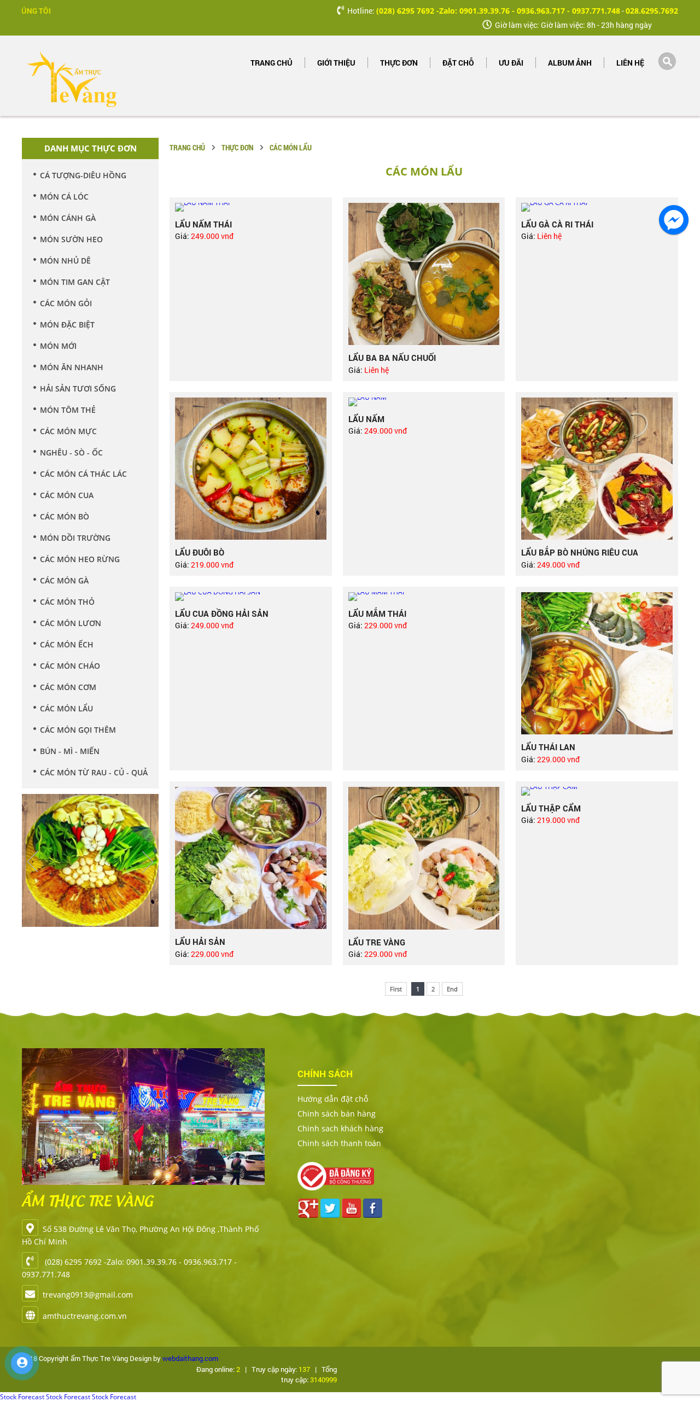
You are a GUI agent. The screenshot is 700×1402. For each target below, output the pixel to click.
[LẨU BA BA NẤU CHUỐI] (424, 274)
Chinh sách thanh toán (339, 1143)
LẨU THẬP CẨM (551, 808)
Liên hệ (630, 62)
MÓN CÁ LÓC (64, 196)
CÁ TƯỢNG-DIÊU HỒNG (83, 175)
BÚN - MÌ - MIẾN (70, 751)
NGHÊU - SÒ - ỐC (71, 452)
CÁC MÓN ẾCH (67, 644)
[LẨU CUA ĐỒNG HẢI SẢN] (250, 596)
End (452, 989)
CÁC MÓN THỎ (67, 602)
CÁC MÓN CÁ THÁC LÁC (83, 474)
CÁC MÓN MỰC (68, 431)
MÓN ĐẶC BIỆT (67, 324)
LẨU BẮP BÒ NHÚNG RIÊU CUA (579, 552)
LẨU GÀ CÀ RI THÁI (557, 224)
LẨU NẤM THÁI (203, 224)
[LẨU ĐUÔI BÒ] (250, 469)
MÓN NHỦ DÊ (65, 260)
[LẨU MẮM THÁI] (424, 596)
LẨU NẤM (366, 418)
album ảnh (570, 62)
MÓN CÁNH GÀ (68, 218)
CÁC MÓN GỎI (66, 303)
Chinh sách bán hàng (337, 1113)
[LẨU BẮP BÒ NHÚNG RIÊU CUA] (597, 469)
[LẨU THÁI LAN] (597, 663)
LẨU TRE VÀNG (376, 942)
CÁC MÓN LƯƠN (70, 623)
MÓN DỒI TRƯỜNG (75, 538)
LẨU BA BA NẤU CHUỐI (392, 357)
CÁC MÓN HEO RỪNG (80, 559)
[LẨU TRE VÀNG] (424, 858)
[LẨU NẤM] (424, 402)
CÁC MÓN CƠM (68, 687)
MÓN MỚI (58, 346)
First (396, 989)
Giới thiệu (336, 62)
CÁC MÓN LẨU (66, 708)
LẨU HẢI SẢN (200, 941)
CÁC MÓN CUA (67, 495)
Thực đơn (399, 62)
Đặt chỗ (458, 62)
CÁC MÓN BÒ (64, 516)
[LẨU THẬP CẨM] (597, 791)
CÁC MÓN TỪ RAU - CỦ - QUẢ (94, 772)
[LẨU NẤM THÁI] (250, 207)
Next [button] (148, 862)
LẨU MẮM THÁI (377, 613)
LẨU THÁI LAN (548, 746)
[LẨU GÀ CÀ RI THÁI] (597, 207)
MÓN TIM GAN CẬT (75, 282)
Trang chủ (271, 62)
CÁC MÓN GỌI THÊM (78, 730)
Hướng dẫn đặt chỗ (333, 1099)
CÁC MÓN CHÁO (70, 666)
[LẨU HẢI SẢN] (250, 858)
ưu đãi (511, 62)
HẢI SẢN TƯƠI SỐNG (78, 388)
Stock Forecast (22, 1396)
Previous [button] (33, 862)
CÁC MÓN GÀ (64, 580)
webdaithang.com (190, 1358)
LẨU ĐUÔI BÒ (199, 552)
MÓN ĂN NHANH (71, 367)
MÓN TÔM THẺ (68, 410)
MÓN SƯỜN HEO (71, 239)
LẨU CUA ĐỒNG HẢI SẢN (222, 613)
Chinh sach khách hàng (340, 1128)
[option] (90, 853)
